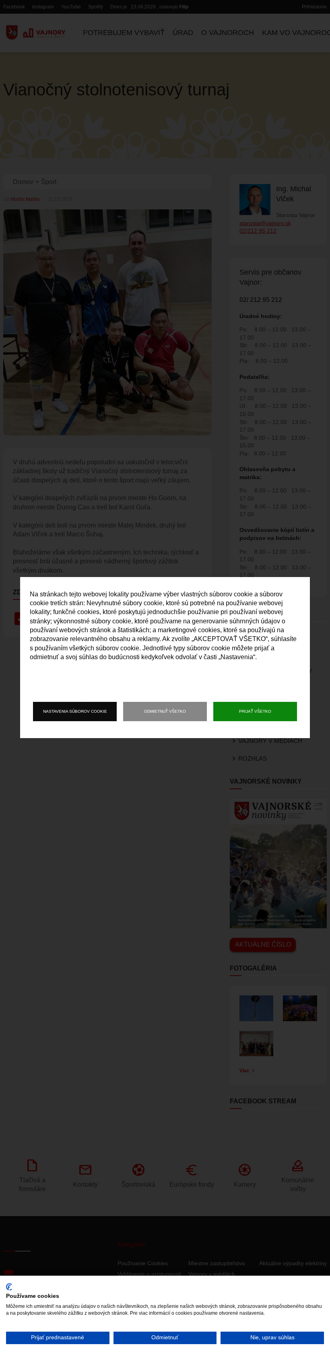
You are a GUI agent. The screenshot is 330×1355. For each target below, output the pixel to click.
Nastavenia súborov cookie (75, 711)
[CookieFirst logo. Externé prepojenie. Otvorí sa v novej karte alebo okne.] (9, 1287)
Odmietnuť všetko (165, 711)
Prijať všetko (255, 711)
